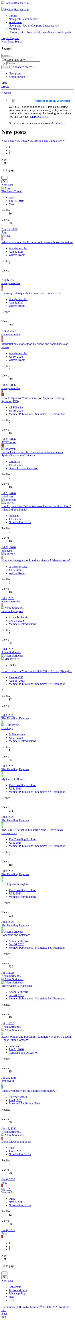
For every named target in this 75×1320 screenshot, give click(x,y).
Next (4, 159)
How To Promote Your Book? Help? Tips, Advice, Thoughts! (36, 671)
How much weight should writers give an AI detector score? (35, 560)
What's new (15, 22)
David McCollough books (16, 1141)
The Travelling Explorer (15, 718)
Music (12, 204)
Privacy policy (17, 1293)
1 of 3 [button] (4, 162)
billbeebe (14, 515)
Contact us (15, 1286)
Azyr (12, 197)
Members (14, 28)
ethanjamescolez (18, 248)
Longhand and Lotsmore (15, 934)
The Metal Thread (11, 191)
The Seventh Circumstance (16, 985)
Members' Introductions (22, 623)
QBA (12, 1198)
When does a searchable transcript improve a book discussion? (37, 242)
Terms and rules (18, 1290)
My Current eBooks (12, 779)
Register (6, 92)
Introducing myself (12, 611)
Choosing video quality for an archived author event (31, 293)
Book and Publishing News (24, 1103)
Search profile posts (59, 32)
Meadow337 (16, 677)
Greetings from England (15, 884)
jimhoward (15, 1046)
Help (11, 1296)
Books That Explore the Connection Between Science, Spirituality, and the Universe (32, 454)
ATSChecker (16, 407)
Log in (5, 86)
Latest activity (51, 25)
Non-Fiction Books (20, 522)
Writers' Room (17, 254)
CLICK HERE (39, 116)
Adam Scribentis (18, 617)
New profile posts (32, 25)
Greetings (7, 728)
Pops (11, 1147)
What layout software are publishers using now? (29, 1090)
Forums (13, 15)
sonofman (14, 461)
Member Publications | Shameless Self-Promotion (37, 414)
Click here (60, 123)
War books (7, 1192)
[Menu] (2, 7)
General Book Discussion (23, 468)
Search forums (30, 19)
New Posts (7, 140)
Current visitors (17, 32)
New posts (15, 19)
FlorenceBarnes (18, 1096)
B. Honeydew (17, 734)
